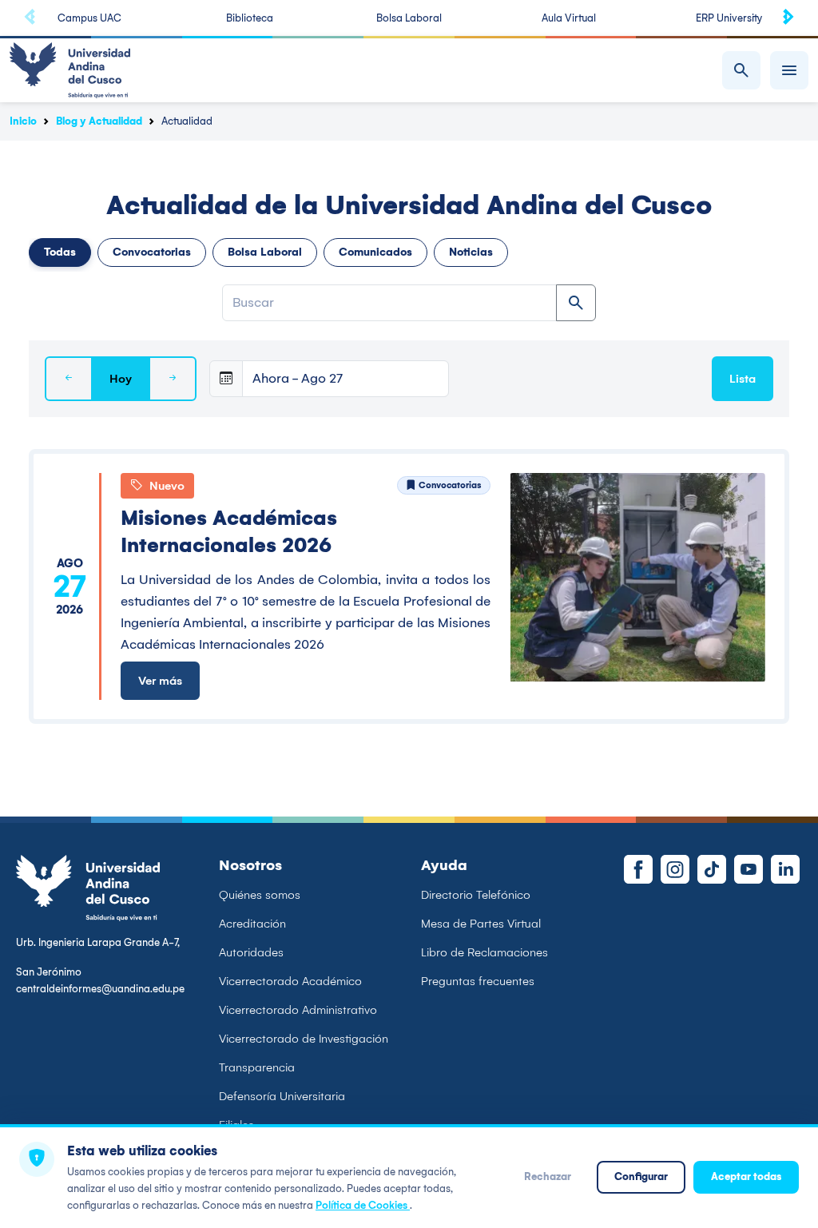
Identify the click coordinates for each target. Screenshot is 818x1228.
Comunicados (375, 252)
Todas (60, 252)
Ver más (160, 681)
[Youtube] (748, 869)
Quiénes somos (259, 895)
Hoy (120, 379)
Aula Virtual (569, 18)
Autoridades (251, 952)
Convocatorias (152, 252)
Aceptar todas (746, 1176)
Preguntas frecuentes (477, 981)
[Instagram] (675, 869)
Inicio (23, 121)
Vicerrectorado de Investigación (303, 1038)
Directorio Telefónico (475, 895)
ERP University (729, 18)
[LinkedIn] (785, 869)
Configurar (641, 1176)
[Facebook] (638, 869)
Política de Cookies (363, 1205)
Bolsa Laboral (409, 18)
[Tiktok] (711, 869)
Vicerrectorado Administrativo (298, 1010)
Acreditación (252, 923)
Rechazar (547, 1176)
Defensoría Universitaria (282, 1096)
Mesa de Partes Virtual (481, 923)
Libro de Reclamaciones (484, 952)
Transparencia (257, 1067)
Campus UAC (89, 18)
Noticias (471, 252)
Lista (742, 379)
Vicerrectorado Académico (290, 981)
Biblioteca (249, 18)
